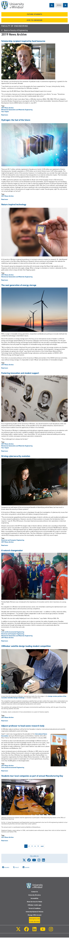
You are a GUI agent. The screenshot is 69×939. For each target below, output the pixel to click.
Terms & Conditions (34, 908)
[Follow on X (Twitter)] (18, 930)
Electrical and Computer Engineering (12, 540)
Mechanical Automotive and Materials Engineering (16, 110)
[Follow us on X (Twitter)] (25, 861)
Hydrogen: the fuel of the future (15, 120)
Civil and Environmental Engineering (12, 632)
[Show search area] (51, 5)
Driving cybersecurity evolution (15, 456)
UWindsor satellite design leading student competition (26, 646)
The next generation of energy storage (18, 285)
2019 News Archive (7, 108)
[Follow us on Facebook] (29, 861)
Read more (4, 115)
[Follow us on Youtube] (35, 861)
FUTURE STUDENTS (34, 14)
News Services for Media (34, 902)
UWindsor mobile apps (34, 905)
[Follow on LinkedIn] (34, 930)
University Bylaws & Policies (34, 912)
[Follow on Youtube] (42, 930)
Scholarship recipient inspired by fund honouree (23, 41)
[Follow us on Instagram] (40, 861)
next (42, 846)
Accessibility (34, 898)
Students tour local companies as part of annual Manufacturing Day (32, 775)
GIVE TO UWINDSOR (34, 20)
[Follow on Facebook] (26, 930)
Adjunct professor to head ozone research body (22, 725)
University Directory (34, 895)
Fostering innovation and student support (20, 373)
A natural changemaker (12, 550)
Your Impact (5, 111)
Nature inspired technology (13, 204)
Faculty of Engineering (14, 26)
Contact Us (34, 892)
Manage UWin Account (34, 915)
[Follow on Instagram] (51, 930)
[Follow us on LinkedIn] (44, 861)
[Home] (12, 5)
